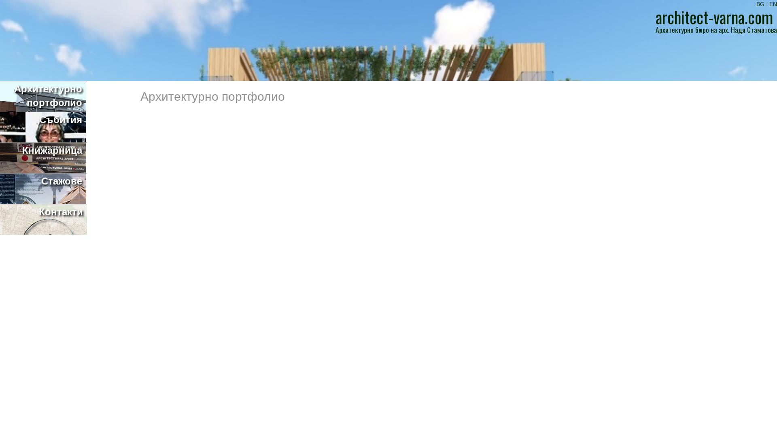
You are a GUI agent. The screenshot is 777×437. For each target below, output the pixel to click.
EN (773, 4)
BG (761, 4)
